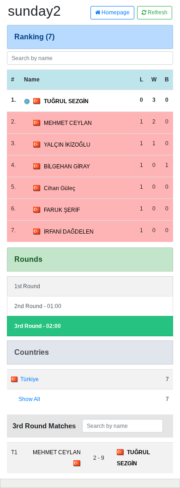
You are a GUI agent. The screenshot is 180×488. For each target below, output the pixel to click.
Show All (29, 399)
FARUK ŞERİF (62, 210)
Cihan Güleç (59, 188)
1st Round (27, 286)
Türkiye (29, 379)
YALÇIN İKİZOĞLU (67, 145)
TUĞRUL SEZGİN (66, 101)
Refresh (157, 12)
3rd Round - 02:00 (37, 326)
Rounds (28, 259)
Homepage (115, 12)
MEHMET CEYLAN (68, 123)
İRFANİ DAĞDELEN (69, 232)
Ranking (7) (34, 37)
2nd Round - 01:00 (37, 306)
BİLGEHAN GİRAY (67, 166)
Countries (31, 352)
